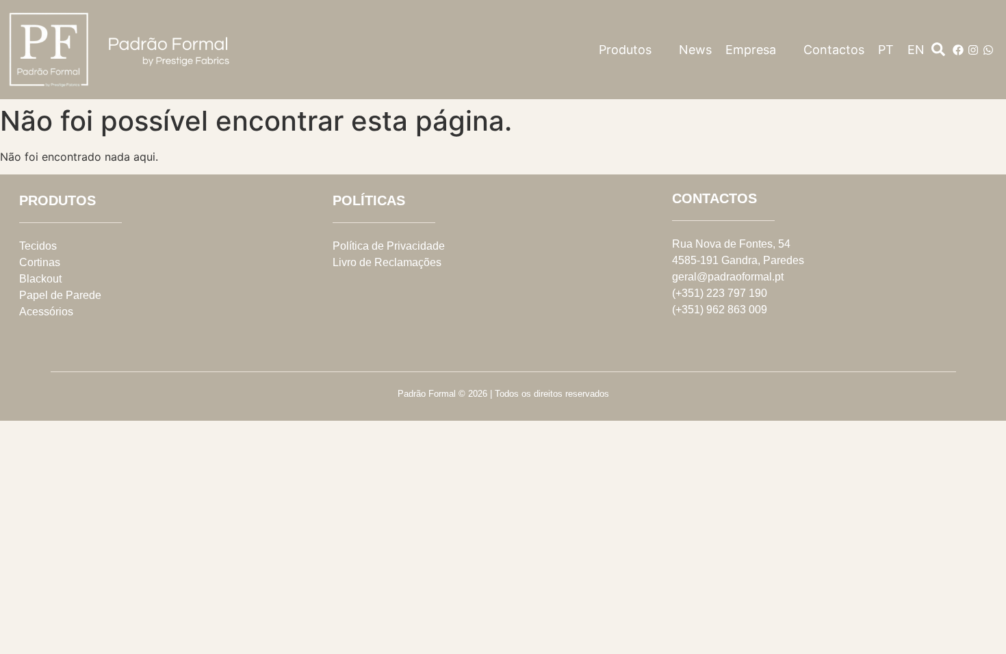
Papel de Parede (60, 295)
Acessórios (46, 311)
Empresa (750, 49)
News (695, 49)
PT (886, 49)
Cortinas (39, 262)
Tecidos (38, 246)
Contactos (833, 49)
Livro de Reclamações (387, 262)
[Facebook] (958, 49)
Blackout (40, 279)
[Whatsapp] (988, 49)
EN (916, 49)
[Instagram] (973, 49)
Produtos (625, 49)
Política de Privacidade (389, 246)
